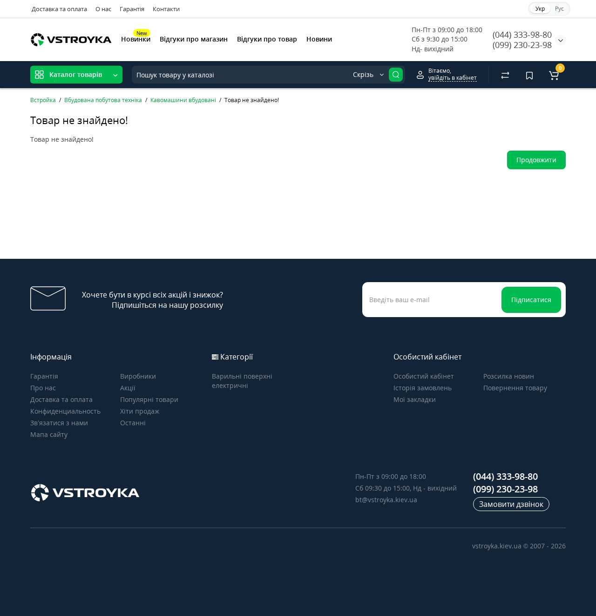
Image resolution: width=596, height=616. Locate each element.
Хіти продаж (139, 411)
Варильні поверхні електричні (242, 381)
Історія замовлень (422, 387)
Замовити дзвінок (511, 504)
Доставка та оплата (59, 9)
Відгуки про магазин (194, 39)
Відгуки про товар (267, 39)
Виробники (138, 376)
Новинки (135, 38)
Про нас (43, 387)
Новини (319, 39)
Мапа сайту (49, 434)
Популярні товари (149, 399)
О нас (103, 9)
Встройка (43, 100)
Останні (133, 422)
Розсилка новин (508, 376)
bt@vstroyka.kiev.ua (386, 499)
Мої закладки (414, 399)
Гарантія (132, 9)
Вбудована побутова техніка (103, 100)
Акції (127, 387)
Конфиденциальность (65, 411)
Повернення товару (515, 387)
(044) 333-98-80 (522, 34)
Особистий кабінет (423, 376)
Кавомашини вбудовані (183, 100)
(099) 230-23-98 (522, 44)
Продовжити (536, 159)
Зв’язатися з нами (59, 422)
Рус (559, 9)
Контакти (166, 9)
